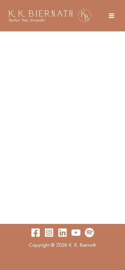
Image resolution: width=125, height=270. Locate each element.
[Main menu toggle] (111, 16)
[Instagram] (49, 232)
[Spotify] (89, 232)
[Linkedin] (62, 232)
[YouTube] (76, 232)
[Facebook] (35, 232)
